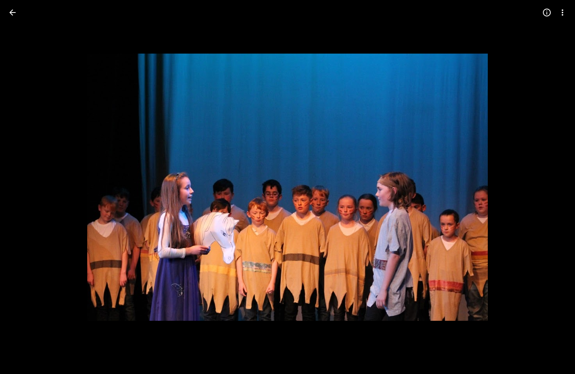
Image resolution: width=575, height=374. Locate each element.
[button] (22, 187)
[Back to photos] (12, 12)
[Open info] (547, 12)
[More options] (562, 12)
